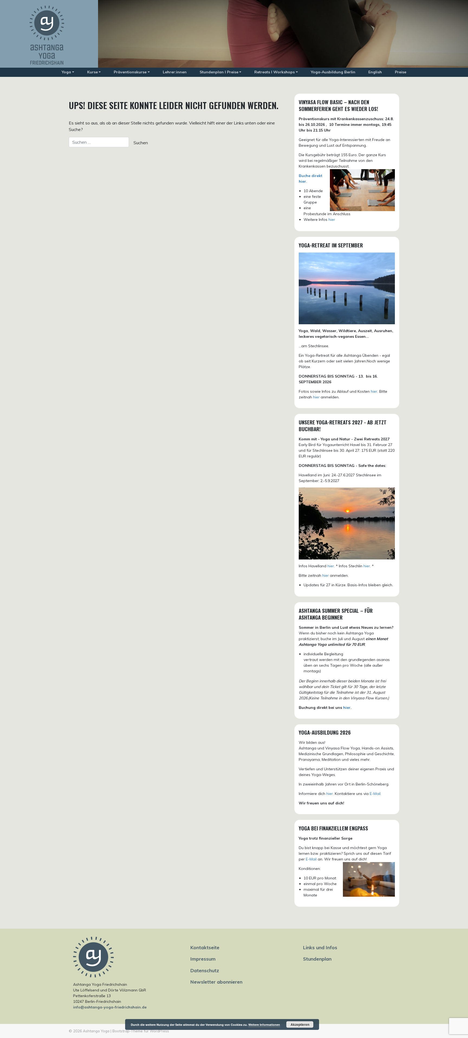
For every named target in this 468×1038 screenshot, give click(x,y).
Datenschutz (204, 970)
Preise (400, 72)
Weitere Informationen (264, 1025)
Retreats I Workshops (274, 72)
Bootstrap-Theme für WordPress (140, 1031)
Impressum (203, 959)
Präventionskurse (130, 72)
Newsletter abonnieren (216, 982)
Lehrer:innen (175, 72)
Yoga (66, 72)
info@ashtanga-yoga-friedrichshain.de (110, 1007)
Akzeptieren (300, 1024)
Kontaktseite (204, 947)
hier (332, 219)
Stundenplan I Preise (219, 72)
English (375, 72)
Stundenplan (317, 959)
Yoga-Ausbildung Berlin (333, 72)
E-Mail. (375, 793)
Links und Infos (320, 947)
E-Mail (311, 859)
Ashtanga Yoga (96, 1031)
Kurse (92, 72)
